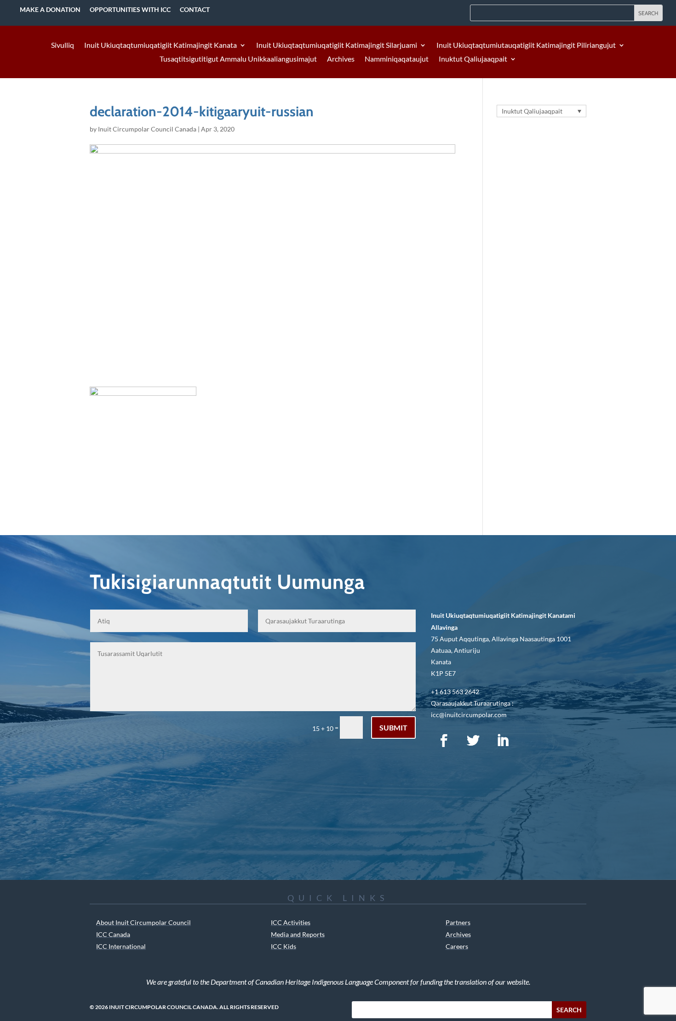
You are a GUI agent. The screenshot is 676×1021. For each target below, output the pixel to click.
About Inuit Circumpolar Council (143, 922)
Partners (458, 922)
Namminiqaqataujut (397, 59)
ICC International (121, 946)
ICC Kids (283, 946)
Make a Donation (50, 9)
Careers (457, 946)
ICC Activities (290, 922)
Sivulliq (62, 45)
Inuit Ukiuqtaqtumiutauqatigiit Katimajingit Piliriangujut (526, 45)
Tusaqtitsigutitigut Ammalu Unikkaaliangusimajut (238, 59)
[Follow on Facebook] (444, 740)
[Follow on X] (473, 740)
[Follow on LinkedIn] (503, 740)
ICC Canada (113, 934)
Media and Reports (298, 934)
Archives (341, 59)
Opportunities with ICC (130, 9)
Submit (393, 727)
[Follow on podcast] (532, 740)
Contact (195, 9)
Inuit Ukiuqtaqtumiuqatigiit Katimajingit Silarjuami (336, 45)
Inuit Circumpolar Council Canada (147, 129)
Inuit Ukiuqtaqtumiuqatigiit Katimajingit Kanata (160, 45)
